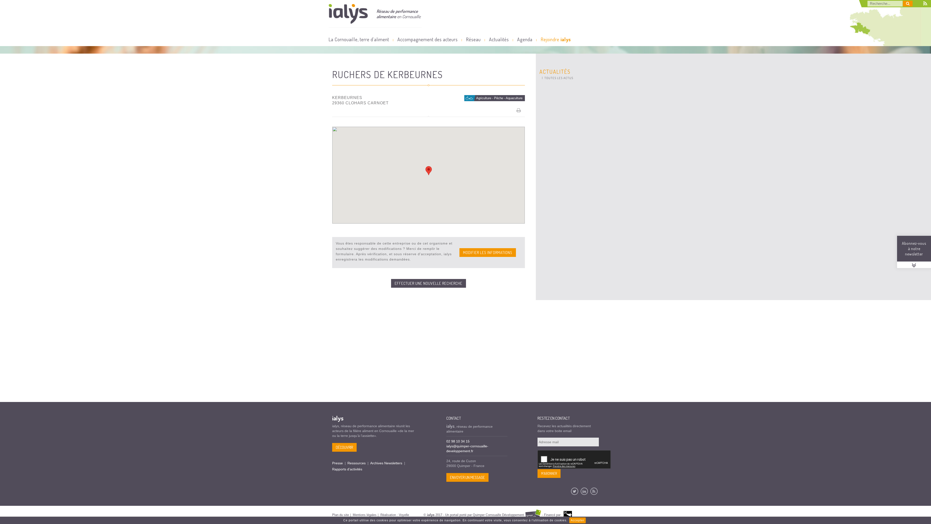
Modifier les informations (487, 252)
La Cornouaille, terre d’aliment (359, 39)
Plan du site (340, 515)
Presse (337, 463)
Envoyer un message (467, 477)
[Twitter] (574, 491)
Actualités (499, 39)
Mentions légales (365, 515)
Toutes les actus (558, 78)
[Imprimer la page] (518, 110)
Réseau (473, 39)
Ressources (356, 463)
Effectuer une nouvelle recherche (428, 283)
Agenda (524, 39)
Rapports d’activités (347, 469)
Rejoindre (556, 39)
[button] (428, 170)
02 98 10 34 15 (458, 441)
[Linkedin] (584, 491)
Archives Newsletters (386, 463)
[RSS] (594, 491)
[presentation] (574, 459)
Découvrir (344, 447)
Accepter (577, 520)
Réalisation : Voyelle (394, 515)
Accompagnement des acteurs (427, 39)
